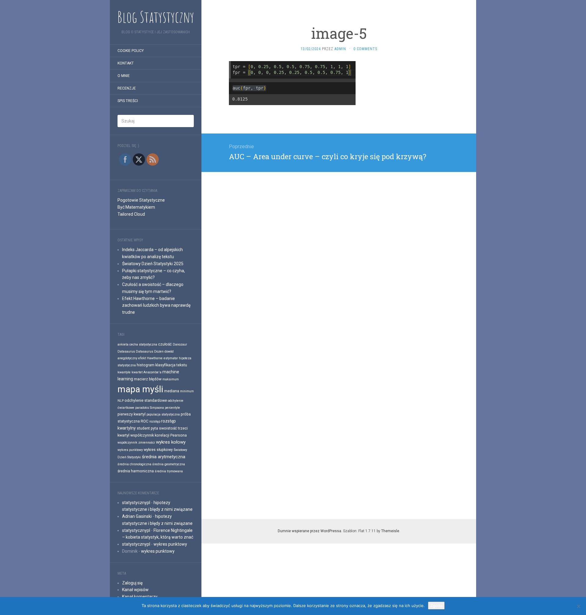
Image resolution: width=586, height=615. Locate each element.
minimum (187, 391)
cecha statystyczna (143, 344)
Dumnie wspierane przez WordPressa (309, 531)
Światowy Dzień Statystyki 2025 (152, 263)
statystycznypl (136, 502)
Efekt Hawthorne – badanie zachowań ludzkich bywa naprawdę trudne (156, 305)
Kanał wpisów (135, 589)
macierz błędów (147, 379)
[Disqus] (338, 248)
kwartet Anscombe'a (146, 372)
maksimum (170, 379)
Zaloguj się (132, 582)
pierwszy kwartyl (132, 414)
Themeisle (390, 531)
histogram (145, 365)
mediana (171, 391)
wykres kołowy (171, 442)
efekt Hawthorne (150, 358)
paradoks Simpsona (149, 408)
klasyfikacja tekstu (171, 365)
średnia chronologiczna (134, 464)
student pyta (147, 428)
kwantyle (124, 372)
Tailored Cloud (131, 214)
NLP (121, 401)
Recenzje (127, 88)
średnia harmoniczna (136, 471)
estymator (171, 358)
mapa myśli (140, 389)
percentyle (172, 408)
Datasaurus (126, 351)
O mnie (124, 76)
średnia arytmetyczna (163, 456)
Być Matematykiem (136, 207)
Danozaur (180, 344)
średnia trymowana (169, 471)
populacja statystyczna (163, 414)
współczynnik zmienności (136, 443)
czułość (165, 344)
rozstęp (154, 421)
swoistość (168, 428)
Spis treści (128, 101)
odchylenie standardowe (146, 400)
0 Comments (365, 49)
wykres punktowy (130, 450)
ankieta (123, 344)
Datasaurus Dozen (150, 351)
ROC (144, 421)
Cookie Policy (131, 51)
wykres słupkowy (158, 449)
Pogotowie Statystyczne (141, 200)
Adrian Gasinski (137, 516)
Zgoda (436, 605)
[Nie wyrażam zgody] (578, 606)
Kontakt (126, 63)
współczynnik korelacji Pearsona (158, 435)
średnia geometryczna (168, 464)
